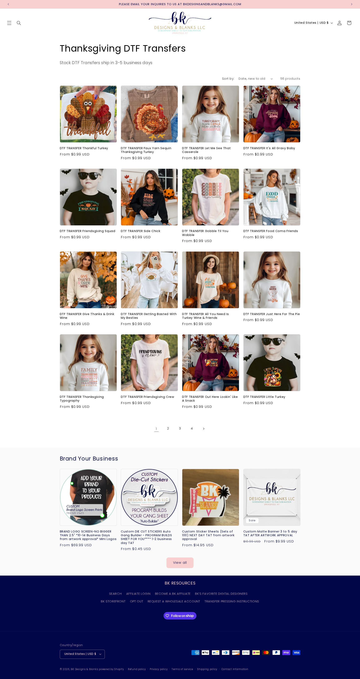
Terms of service (182, 669)
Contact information (234, 669)
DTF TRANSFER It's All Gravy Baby (269, 148)
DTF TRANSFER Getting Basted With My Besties (149, 316)
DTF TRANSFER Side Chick (140, 231)
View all (180, 562)
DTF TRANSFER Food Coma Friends (270, 231)
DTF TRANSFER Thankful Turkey (84, 148)
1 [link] (156, 428)
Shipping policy (207, 669)
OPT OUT (136, 601)
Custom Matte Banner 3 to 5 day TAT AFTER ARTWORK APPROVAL (270, 533)
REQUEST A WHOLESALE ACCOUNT (174, 601)
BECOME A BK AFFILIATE (173, 594)
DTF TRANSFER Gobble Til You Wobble (205, 233)
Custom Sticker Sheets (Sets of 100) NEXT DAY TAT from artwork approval (208, 535)
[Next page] (203, 428)
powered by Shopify (111, 669)
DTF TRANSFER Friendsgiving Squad (87, 231)
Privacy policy (159, 669)
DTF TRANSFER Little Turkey (264, 397)
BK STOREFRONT (113, 601)
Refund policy (137, 669)
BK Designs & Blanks (84, 669)
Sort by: (228, 79)
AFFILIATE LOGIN (138, 594)
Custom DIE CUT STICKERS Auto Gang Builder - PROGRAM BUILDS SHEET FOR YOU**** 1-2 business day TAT (146, 537)
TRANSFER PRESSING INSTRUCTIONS (232, 601)
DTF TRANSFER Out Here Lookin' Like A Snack (210, 399)
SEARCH (115, 594)
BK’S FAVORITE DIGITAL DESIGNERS (221, 594)
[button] (9, 23)
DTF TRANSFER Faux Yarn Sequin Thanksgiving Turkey (146, 150)
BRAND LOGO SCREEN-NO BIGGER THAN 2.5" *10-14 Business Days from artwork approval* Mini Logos (88, 535)
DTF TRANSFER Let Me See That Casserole (206, 150)
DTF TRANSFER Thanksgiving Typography (82, 399)
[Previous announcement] (8, 4)
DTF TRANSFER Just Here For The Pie (271, 314)
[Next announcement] (351, 4)
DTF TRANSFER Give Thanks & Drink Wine (87, 316)
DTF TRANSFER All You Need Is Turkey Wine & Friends (205, 316)
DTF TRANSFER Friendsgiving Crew (147, 397)
